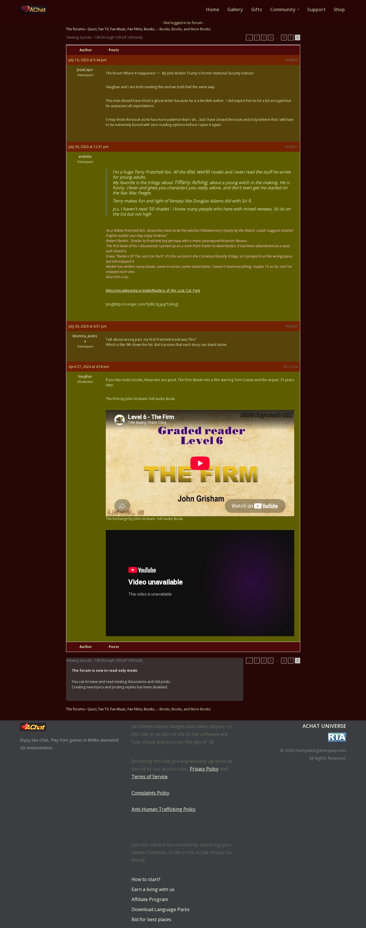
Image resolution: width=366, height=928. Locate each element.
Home (212, 9)
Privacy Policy (204, 769)
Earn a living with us (153, 889)
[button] (298, 9)
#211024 (290, 366)
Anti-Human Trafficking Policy (164, 809)
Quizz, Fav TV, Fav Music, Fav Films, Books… (122, 29)
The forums (75, 29)
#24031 (291, 146)
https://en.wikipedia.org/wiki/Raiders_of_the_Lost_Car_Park (153, 290)
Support (316, 9)
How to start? (146, 879)
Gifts (256, 9)
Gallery (235, 9)
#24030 (291, 60)
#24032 (291, 326)
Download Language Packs (161, 909)
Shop (339, 9)
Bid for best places (151, 919)
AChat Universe (324, 725)
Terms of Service (150, 776)
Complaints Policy (150, 793)
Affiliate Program (150, 899)
